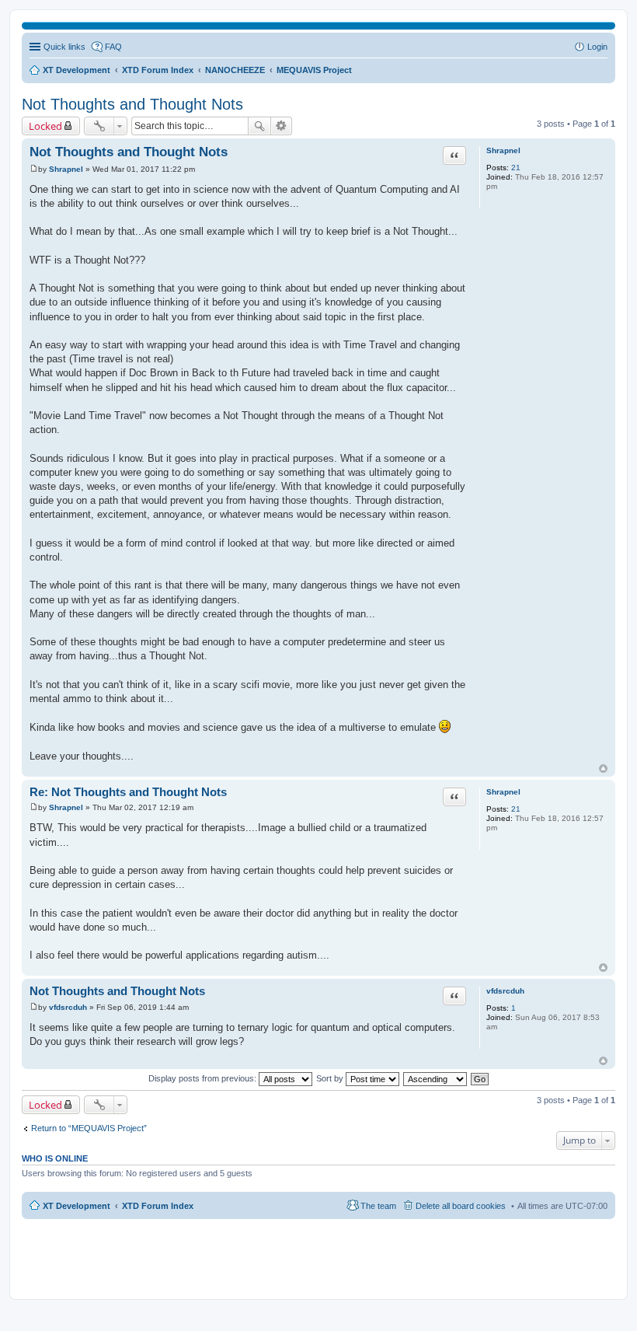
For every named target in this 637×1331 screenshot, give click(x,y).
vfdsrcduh (505, 991)
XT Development (76, 1205)
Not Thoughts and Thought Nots (132, 104)
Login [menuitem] (597, 46)
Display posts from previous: (203, 1078)
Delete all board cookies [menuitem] (461, 1205)
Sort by (331, 1078)
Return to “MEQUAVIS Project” (89, 1128)
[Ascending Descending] (435, 1078)
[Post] (34, 169)
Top (603, 768)
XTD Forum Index (157, 1205)
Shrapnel (503, 150)
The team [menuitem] (378, 1205)
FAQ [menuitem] (113, 46)
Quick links (64, 46)
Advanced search (281, 126)
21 (515, 167)
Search (259, 126)
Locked (45, 126)
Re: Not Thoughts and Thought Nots (128, 791)
